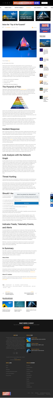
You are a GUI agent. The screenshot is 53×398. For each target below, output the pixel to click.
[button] (26, 194)
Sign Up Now (26, 203)
